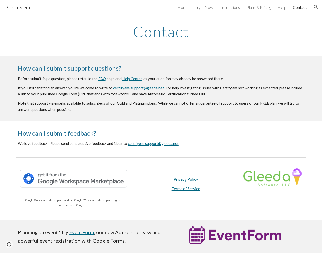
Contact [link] (300, 7)
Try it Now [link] (204, 7)
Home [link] (183, 7)
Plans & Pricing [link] (259, 7)
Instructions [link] (230, 7)
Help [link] (282, 7)
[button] (316, 7)
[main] (161, 31)
